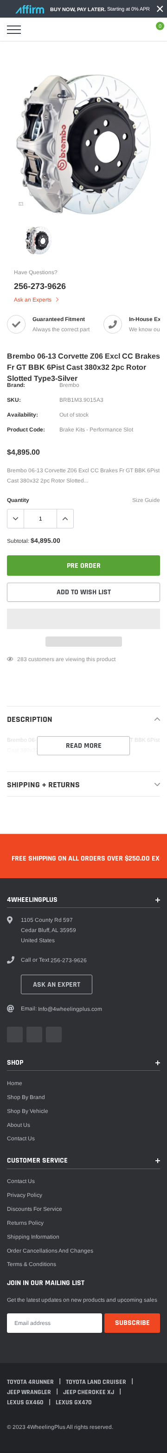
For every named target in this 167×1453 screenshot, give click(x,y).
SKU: (14, 400)
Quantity (18, 500)
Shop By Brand (26, 1097)
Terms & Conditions (31, 1264)
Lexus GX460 (26, 1402)
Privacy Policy (24, 1195)
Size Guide (146, 500)
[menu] (14, 30)
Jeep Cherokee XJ (89, 1392)
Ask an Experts (33, 299)
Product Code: (26, 429)
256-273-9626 (40, 286)
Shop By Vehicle (27, 1111)
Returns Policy (25, 1223)
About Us (18, 1125)
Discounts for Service (34, 1209)
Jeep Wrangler (29, 1392)
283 (22, 659)
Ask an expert (56, 985)
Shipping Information (33, 1237)
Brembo (69, 385)
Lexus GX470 (74, 1402)
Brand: (16, 385)
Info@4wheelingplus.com (70, 1009)
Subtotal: (18, 541)
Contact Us (21, 1138)
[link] (21, 203)
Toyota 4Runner (31, 1382)
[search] (35, 29)
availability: (22, 414)
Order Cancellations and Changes (50, 1250)
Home (14, 1083)
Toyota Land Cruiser (97, 1382)
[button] (83, 619)
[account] (134, 29)
